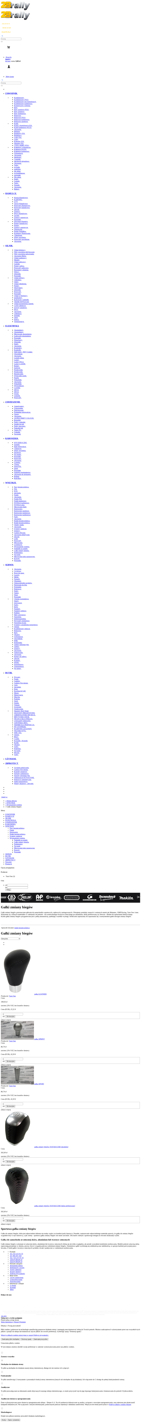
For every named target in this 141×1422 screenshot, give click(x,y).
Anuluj (4, 1420)
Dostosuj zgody (26, 1339)
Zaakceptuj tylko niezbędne (10, 1339)
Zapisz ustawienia (13, 1420)
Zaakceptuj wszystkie (40, 1339)
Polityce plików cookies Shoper (120, 1404)
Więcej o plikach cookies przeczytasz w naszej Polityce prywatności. (25, 1335)
